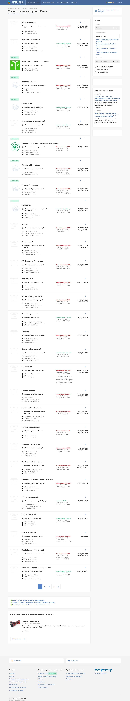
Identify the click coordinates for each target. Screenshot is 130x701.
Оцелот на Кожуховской (31, 349)
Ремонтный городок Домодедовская (36, 567)
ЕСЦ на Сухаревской (30, 497)
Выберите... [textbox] (101, 36)
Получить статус (43, 673)
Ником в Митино (28, 390)
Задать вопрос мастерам (74, 676)
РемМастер (26, 205)
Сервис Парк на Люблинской (33, 121)
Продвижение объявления (46, 684)
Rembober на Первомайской (33, 550)
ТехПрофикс (27, 367)
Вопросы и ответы (48, 2)
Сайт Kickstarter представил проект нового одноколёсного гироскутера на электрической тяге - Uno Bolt (106, 114)
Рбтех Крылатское (29, 22)
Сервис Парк (27, 103)
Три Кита (25, 331)
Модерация (41, 682)
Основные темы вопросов (17, 687)
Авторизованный (102, 69)
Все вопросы (16, 639)
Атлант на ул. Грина (30, 314)
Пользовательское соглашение (19, 679)
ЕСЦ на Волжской (29, 515)
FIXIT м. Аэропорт (29, 532)
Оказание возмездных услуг (18, 682)
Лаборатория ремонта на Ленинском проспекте (41, 143)
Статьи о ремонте (63, 2)
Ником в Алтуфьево (30, 185)
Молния (25, 224)
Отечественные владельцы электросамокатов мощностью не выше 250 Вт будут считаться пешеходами (107, 98)
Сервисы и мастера (33, 2)
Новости (74, 2)
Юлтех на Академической (32, 296)
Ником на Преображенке (31, 408)
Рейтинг (40, 679)
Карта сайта (13, 684)
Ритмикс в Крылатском (31, 427)
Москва (24, 8)
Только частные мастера (105, 66)
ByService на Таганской (31, 39)
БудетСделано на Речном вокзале (35, 61)
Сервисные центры (13, 8)
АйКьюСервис (27, 278)
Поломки (69, 679)
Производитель (101, 32)
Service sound (27, 242)
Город (98, 24)
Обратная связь (43, 687)
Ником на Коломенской (31, 444)
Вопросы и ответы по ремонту (75, 673)
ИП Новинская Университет (33, 261)
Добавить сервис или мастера (47, 676)
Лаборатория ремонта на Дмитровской (37, 479)
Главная (11, 673)
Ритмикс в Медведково (31, 165)
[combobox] (107, 28)
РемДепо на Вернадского (32, 462)
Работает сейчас (102, 72)
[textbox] (107, 28)
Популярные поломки (16, 690)
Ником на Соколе (28, 81)
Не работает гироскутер (30, 621)
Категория (99, 57)
